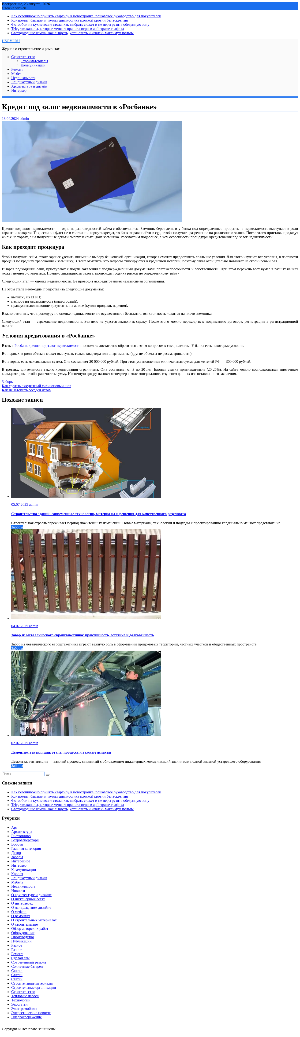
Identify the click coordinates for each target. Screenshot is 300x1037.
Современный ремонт (28, 962)
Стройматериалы (34, 61)
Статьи (16, 971)
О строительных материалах (34, 920)
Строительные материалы (32, 983)
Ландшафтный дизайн (29, 82)
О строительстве (24, 924)
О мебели (18, 912)
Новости (18, 891)
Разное (16, 945)
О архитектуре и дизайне (31, 895)
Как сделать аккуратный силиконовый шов (36, 386)
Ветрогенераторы (25, 840)
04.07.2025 (20, 626)
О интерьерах (22, 903)
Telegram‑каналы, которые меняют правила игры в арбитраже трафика (67, 29)
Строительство (23, 57)
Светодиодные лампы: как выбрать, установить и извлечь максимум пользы (72, 33)
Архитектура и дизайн (29, 86)
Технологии (20, 1000)
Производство (22, 937)
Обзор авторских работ (29, 929)
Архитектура (21, 832)
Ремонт (17, 69)
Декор (16, 853)
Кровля (17, 874)
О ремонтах (20, 916)
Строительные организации (33, 987)
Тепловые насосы (25, 996)
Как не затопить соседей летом (26, 390)
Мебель (17, 74)
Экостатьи (19, 1004)
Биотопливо (21, 836)
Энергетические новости (31, 1013)
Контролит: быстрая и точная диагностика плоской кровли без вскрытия (69, 20)
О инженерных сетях (28, 899)
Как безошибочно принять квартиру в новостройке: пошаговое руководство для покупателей (86, 16)
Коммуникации (33, 65)
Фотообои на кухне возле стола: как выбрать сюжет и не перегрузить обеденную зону (80, 24)
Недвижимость (23, 78)
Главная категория (26, 848)
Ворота (17, 844)
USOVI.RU (11, 41)
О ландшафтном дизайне (31, 907)
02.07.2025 (20, 743)
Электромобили (24, 1009)
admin (24, 119)
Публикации (21, 941)
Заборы (8, 382)
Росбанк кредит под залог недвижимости (48, 346)
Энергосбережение (26, 1017)
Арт (14, 827)
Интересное (20, 861)
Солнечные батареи (27, 966)
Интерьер (18, 90)
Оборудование (22, 933)
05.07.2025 (20, 504)
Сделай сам (20, 958)
